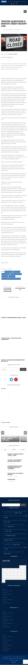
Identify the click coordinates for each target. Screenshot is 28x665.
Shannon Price (12, 276)
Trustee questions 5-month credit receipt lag (11, 278)
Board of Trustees (8, 590)
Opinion (6, 597)
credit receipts (17, 271)
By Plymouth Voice (11, 457)
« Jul (3, 583)
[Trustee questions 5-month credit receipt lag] (14, 42)
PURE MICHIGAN (11, 479)
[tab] (5, 449)
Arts (5, 589)
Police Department (8, 599)
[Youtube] (14, 4)
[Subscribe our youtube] (16, 379)
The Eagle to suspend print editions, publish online (15, 460)
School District (7, 603)
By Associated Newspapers (13, 476)
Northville (14, 607)
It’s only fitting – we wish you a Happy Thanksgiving (11, 338)
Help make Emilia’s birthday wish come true (14, 547)
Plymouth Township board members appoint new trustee (13, 360)
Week (5, 449)
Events (5, 592)
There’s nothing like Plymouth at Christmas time (15, 538)
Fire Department (8, 594)
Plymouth (3, 269)
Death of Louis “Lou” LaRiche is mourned (15, 474)
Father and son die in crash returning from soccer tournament (15, 467)
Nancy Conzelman (5, 274)
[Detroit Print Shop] (14, 489)
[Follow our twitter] (11, 379)
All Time (23, 449)
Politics (5, 601)
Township (9, 269)
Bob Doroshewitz (8, 271)
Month (14, 449)
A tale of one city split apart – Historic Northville (18, 1)
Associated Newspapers (8, 29)
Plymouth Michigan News (16, 274)
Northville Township (8, 619)
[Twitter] (11, 4)
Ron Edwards (4, 276)
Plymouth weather (5, 422)
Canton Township (14, 585)
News (5, 596)
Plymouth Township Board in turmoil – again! (13, 317)
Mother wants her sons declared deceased (14, 552)
